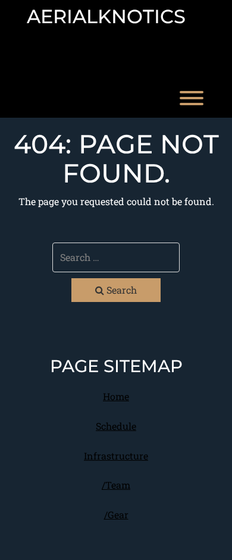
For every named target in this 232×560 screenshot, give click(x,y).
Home (116, 396)
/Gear (116, 514)
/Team (116, 485)
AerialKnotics (106, 16)
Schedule (116, 426)
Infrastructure (116, 455)
